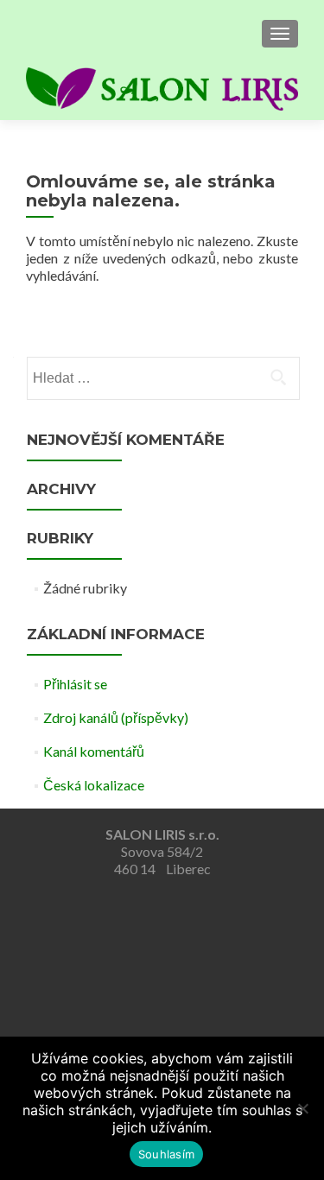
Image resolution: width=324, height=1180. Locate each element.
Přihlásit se (75, 684)
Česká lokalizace (93, 785)
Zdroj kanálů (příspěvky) (115, 717)
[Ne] (302, 1108)
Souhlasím (166, 1154)
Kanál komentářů (93, 751)
